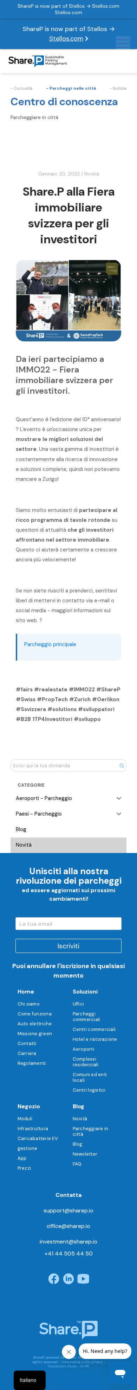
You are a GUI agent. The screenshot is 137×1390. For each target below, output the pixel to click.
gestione (28, 1148)
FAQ (77, 1164)
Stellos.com (66, 38)
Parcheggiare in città (91, 1131)
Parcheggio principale (50, 644)
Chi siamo (29, 1004)
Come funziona (35, 1014)
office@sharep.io (68, 1226)
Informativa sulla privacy (82, 1362)
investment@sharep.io (68, 1241)
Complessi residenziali (86, 1062)
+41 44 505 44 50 (69, 1253)
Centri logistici (89, 1090)
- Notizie (118, 88)
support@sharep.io (68, 1210)
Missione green (35, 1034)
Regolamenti (32, 1063)
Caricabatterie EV (38, 1138)
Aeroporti (83, 1049)
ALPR (84, 1366)
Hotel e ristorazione (95, 1039)
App (22, 1158)
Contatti (27, 1043)
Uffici (78, 1004)
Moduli (25, 1119)
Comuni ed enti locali (90, 1077)
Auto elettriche (35, 1024)
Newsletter (85, 1154)
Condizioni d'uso (62, 1366)
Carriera (27, 1053)
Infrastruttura (33, 1129)
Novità (91, 174)
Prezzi (24, 1168)
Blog (78, 1144)
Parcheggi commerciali (86, 1016)
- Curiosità (21, 88)
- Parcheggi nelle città (71, 88)
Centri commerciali (94, 1029)
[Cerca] (121, 765)
